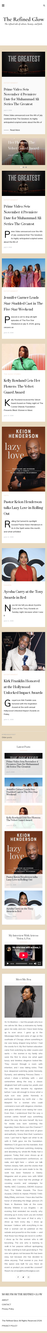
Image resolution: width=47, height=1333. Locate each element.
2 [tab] (23, 167)
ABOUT (5, 1300)
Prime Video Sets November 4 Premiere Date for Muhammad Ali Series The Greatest (22, 764)
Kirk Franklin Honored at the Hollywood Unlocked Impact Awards (23, 687)
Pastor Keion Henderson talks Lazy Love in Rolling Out (23, 508)
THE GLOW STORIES (12, 374)
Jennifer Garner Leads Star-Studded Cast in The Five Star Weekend (23, 303)
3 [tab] (26, 167)
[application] (23, 955)
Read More (15, 130)
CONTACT (6, 1304)
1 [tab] (21, 167)
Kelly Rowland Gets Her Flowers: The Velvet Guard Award (23, 142)
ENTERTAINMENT (11, 83)
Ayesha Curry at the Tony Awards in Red (19, 910)
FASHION (7, 585)
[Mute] (35, 963)
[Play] (8, 963)
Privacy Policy (8, 1309)
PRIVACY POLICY (9, 1326)
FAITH (6, 495)
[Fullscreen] (39, 963)
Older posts (7, 737)
